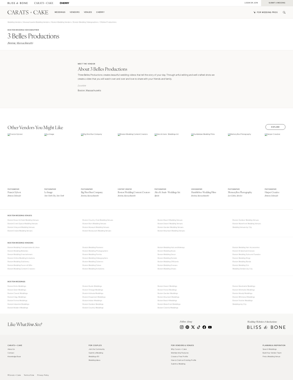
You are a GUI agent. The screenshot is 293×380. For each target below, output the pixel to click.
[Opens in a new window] (18, 3)
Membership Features (180, 353)
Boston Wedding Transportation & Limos (23, 247)
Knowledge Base (14, 356)
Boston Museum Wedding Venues (96, 227)
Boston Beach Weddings (167, 300)
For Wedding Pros (267, 12)
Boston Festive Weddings (243, 300)
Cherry (100, 12)
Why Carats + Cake (179, 349)
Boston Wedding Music (167, 251)
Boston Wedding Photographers (95, 251)
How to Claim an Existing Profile (183, 360)
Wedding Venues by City (242, 227)
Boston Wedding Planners (93, 247)
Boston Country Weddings (93, 308)
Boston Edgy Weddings (17, 297)
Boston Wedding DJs (241, 265)
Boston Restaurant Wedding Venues (97, 231)
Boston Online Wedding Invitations (21, 258)
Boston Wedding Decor (167, 254)
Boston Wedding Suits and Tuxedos (246, 254)
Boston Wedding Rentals (167, 258)
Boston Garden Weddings (168, 293)
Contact (11, 353)
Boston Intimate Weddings (93, 293)
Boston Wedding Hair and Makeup (171, 247)
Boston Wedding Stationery (18, 261)
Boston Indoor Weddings (92, 300)
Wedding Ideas (94, 360)
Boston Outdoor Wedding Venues (246, 220)
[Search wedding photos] (64, 3)
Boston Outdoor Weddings (93, 304)
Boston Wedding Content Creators (21, 269)
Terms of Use (29, 375)
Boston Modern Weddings (18, 308)
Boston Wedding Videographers (85, 22)
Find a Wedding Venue (271, 356)
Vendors (75, 12)
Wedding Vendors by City (243, 269)
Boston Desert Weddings (167, 286)
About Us (11, 349)
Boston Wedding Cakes (92, 265)
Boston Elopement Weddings (94, 297)
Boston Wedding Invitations (93, 269)
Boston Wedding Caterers (93, 261)
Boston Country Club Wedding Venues (98, 220)
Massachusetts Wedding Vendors (36, 22)
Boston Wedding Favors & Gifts (20, 265)
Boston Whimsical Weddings (244, 297)
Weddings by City (239, 304)
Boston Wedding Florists (92, 254)
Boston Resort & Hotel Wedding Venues (23, 220)
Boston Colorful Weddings (168, 308)
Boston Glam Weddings (17, 290)
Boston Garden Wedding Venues (170, 227)
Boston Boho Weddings (17, 286)
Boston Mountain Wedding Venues (171, 231)
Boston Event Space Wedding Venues (23, 223)
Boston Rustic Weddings (92, 286)
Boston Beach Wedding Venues (170, 220)
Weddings (60, 12)
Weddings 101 (94, 356)
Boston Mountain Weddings (168, 297)
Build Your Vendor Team (272, 353)
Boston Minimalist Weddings (244, 290)
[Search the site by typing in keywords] (282, 12)
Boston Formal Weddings (17, 300)
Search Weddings (270, 349)
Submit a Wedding (96, 353)
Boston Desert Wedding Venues (170, 223)
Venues (88, 12)
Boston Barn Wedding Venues (94, 223)
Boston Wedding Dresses (167, 265)
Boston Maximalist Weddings (244, 286)
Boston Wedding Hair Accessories (246, 247)
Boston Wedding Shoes (167, 269)
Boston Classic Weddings (18, 293)
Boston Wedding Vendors (61, 22)
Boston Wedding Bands (242, 261)
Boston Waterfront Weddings (169, 304)
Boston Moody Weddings (242, 293)
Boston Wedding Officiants (168, 261)
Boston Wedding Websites (18, 251)
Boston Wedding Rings (241, 258)
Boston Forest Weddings (167, 290)
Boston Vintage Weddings (93, 290)
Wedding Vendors (15, 22)
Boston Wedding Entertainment (20, 254)
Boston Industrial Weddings (18, 304)
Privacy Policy (43, 375)
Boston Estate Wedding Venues (20, 231)
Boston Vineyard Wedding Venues (21, 227)
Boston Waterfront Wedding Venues (247, 223)
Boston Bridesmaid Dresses (244, 251)
